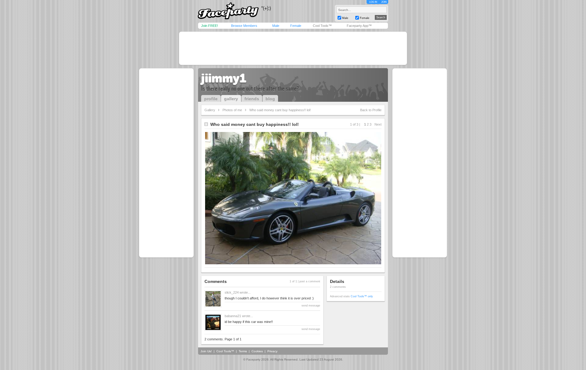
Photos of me (232, 110)
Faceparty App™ (359, 25)
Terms (243, 351)
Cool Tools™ (322, 25)
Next (378, 124)
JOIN (384, 2)
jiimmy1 (223, 78)
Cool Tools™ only (362, 296)
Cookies (257, 351)
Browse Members (244, 25)
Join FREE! (209, 25)
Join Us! (206, 351)
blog (270, 98)
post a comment (309, 281)
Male (275, 25)
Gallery (209, 110)
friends (251, 98)
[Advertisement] (293, 48)
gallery (231, 98)
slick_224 (232, 292)
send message (311, 305)
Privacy (272, 351)
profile (211, 98)
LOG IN (373, 2)
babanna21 (233, 316)
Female (295, 25)
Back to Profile (371, 110)
